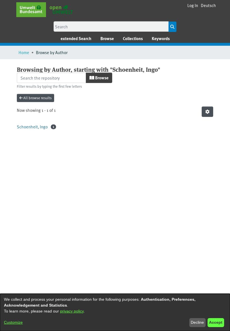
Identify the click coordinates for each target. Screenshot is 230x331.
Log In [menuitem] (192, 5)
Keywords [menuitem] (161, 38)
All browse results (37, 97)
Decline (197, 322)
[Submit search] (172, 27)
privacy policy (72, 311)
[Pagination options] (207, 112)
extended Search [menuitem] (76, 38)
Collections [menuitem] (133, 38)
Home (24, 52)
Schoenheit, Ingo (32, 126)
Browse (101, 78)
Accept (215, 322)
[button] (208, 5)
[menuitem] (107, 38)
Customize (13, 322)
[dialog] (115, 312)
